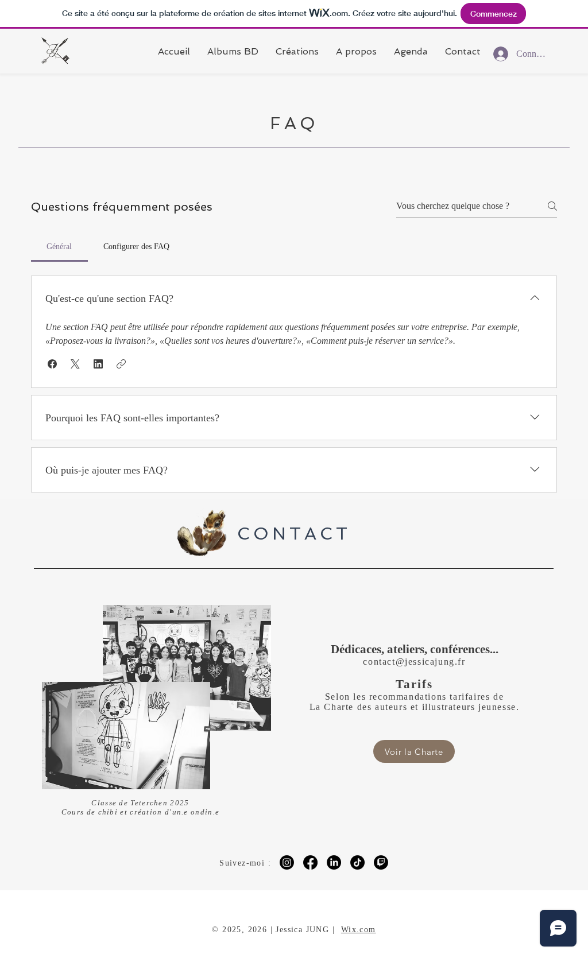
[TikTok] (357, 862)
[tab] (59, 247)
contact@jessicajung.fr (414, 661)
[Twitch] (381, 862)
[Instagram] (287, 862)
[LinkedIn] (334, 862)
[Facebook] (310, 862)
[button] (52, 364)
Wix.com (358, 929)
